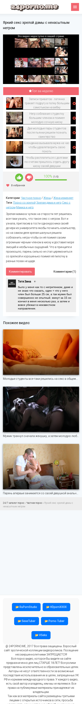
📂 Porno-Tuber (54, 621)
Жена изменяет (63, 197)
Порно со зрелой (24, 202)
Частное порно (31, 197)
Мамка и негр (25, 207)
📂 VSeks (41, 635)
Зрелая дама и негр (49, 202)
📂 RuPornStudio (26, 607)
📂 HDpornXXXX (56, 607)
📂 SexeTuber (26, 621)
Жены (47, 197)
